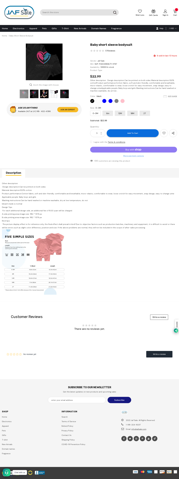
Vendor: (93, 61)
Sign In (165, 15)
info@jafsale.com (138, 429)
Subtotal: (95, 120)
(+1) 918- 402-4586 (42, 111)
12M (120, 113)
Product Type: (96, 70)
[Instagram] (136, 438)
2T (144, 113)
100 (96, 160)
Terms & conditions (116, 142)
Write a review (159, 317)
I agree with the (100, 142)
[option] (44, 62)
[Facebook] (124, 438)
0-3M (95, 113)
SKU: (92, 64)
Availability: (95, 67)
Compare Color (77, 77)
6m (107, 113)
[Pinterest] (142, 438)
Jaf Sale (101, 61)
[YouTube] (148, 438)
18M (132, 113)
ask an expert (68, 109)
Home (4, 36)
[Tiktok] (154, 438)
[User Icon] (165, 11)
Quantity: (94, 126)
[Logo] (19, 12)
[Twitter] (130, 438)
